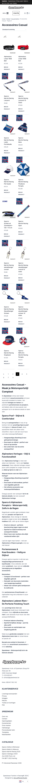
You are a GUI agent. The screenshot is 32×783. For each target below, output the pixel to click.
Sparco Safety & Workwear (11, 747)
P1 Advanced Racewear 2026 (11, 763)
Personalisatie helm (8, 730)
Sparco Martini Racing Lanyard (9, 98)
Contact (4, 719)
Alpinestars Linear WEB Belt (8, 59)
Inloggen (5, 698)
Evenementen (6, 723)
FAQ (3, 705)
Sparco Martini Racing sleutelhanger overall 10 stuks (23, 267)
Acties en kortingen (9, 703)
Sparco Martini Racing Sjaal (23, 223)
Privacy (4, 696)
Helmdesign (6, 728)
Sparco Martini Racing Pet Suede (9, 182)
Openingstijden (7, 721)
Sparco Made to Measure (10, 749)
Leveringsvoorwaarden (9, 694)
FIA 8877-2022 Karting (9, 758)
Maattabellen (6, 734)
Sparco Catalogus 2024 (9, 754)
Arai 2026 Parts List (8, 756)
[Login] (25, 13)
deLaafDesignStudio (20, 778)
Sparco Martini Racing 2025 (11, 751)
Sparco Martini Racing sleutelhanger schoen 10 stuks (23, 311)
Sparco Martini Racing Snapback (9, 353)
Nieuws (4, 700)
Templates (5, 732)
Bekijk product (7, 68)
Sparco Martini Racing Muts (23, 140)
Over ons (5, 716)
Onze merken (6, 725)
